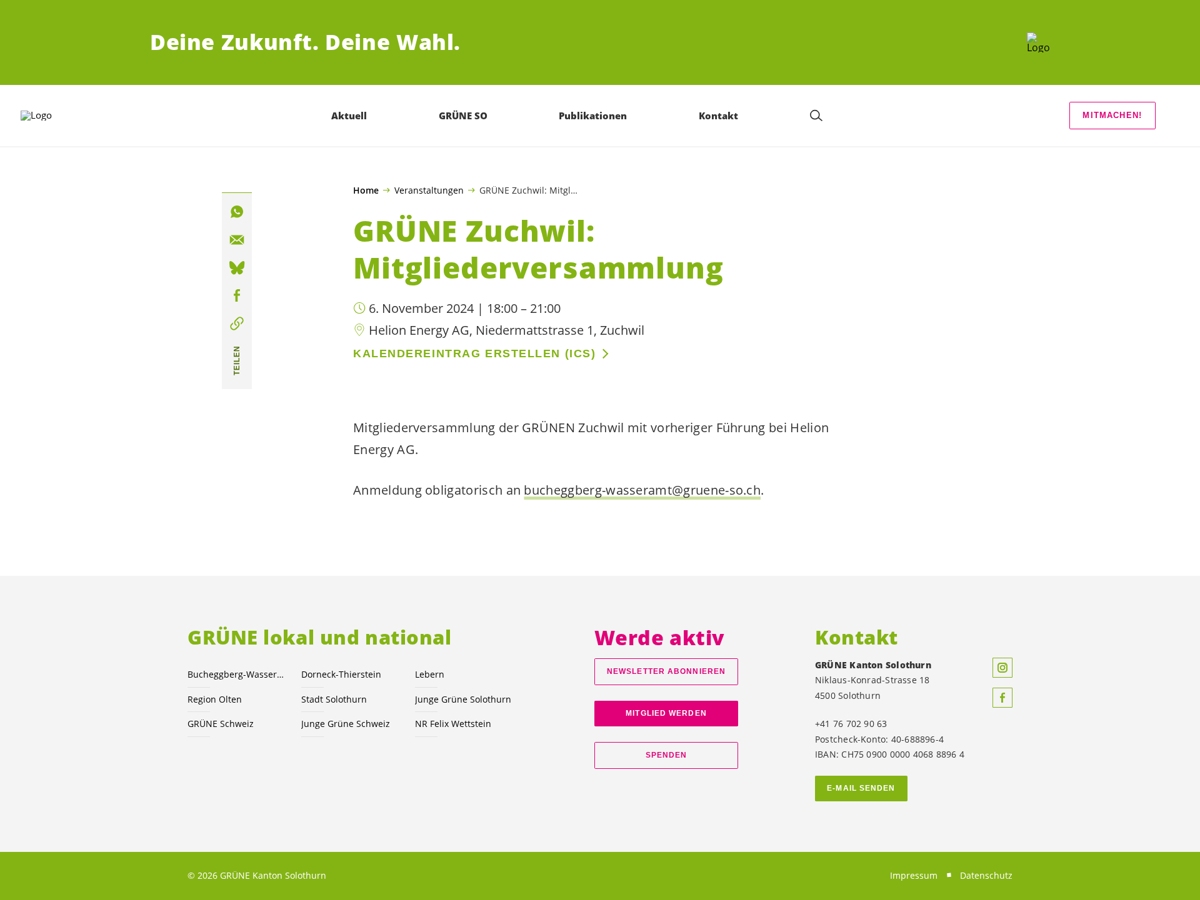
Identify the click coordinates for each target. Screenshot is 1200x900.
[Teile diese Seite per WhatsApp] (236, 211)
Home (366, 190)
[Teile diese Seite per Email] (236, 239)
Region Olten (215, 699)
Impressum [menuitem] (914, 875)
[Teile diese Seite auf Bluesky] (236, 267)
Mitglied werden (666, 713)
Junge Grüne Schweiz (345, 723)
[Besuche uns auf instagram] (1002, 668)
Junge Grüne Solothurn (463, 699)
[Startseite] (1038, 42)
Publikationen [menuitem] (593, 115)
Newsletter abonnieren (666, 671)
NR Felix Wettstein (453, 723)
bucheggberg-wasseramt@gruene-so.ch (642, 490)
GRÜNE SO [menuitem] (463, 115)
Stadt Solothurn (334, 699)
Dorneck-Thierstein (341, 674)
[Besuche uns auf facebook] (1002, 698)
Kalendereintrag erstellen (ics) (474, 353)
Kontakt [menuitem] (718, 115)
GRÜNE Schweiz (221, 723)
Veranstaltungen (429, 190)
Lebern (429, 674)
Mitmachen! (1112, 115)
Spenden (667, 755)
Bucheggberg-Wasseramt (237, 674)
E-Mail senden (861, 788)
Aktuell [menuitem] (349, 115)
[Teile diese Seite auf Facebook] (236, 296)
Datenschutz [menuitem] (986, 875)
